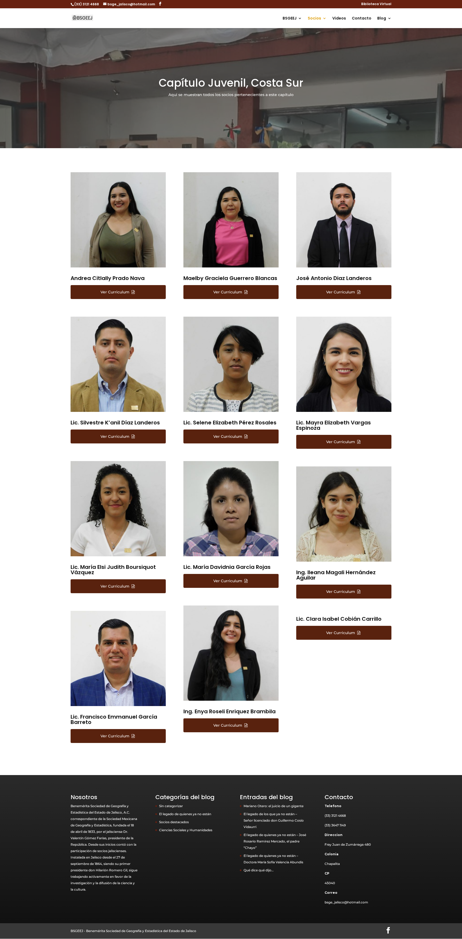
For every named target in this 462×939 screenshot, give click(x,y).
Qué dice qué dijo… (259, 870)
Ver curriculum (115, 292)
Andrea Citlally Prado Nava (108, 278)
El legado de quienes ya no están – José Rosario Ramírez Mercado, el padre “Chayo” (275, 841)
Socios (314, 18)
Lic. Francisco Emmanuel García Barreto (114, 719)
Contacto (361, 18)
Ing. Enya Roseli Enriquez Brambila (229, 711)
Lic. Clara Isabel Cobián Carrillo (339, 619)
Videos (339, 18)
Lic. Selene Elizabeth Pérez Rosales (229, 422)
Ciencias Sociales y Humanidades (185, 830)
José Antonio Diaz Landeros (334, 278)
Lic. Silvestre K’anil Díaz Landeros (115, 422)
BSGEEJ (290, 18)
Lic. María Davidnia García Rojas (227, 567)
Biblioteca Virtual (376, 4)
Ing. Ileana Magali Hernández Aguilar (336, 575)
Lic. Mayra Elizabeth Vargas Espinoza (333, 425)
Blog (381, 18)
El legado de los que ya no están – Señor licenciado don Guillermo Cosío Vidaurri (274, 820)
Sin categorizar (171, 806)
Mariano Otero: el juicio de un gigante (273, 806)
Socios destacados (174, 822)
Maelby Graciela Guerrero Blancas (230, 278)
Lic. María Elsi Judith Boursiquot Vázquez (113, 569)
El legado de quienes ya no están (185, 814)
